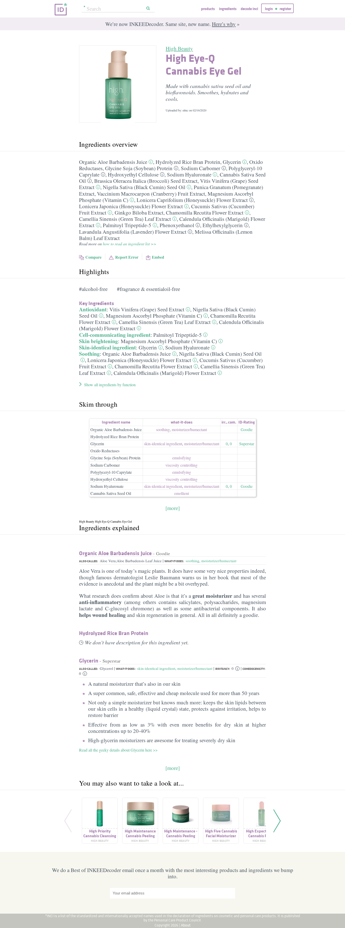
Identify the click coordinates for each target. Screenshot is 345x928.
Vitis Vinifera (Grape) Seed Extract (146, 309)
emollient (181, 493)
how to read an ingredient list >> (129, 243)
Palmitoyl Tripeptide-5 (127, 225)
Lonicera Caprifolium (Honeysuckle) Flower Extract (192, 199)
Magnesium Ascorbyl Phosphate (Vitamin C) (154, 315)
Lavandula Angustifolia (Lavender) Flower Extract (132, 231)
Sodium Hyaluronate (189, 174)
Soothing (89, 353)
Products (208, 8)
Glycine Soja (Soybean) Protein (139, 168)
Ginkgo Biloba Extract (139, 212)
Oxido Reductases (104, 450)
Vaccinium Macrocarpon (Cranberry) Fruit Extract (151, 193)
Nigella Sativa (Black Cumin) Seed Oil (144, 187)
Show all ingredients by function (110, 384)
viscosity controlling (181, 465)
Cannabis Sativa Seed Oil (110, 493)
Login (269, 8)
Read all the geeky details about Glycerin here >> (118, 750)
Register (285, 8)
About (186, 925)
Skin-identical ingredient (107, 347)
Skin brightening (98, 341)
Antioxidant (93, 309)
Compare (93, 257)
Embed (158, 257)
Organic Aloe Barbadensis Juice (113, 161)
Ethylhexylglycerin (223, 225)
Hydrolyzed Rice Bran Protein (188, 161)
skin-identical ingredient (163, 443)
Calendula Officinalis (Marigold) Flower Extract (165, 372)
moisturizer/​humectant (189, 429)
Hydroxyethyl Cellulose (133, 174)
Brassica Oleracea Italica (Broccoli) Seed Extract (146, 180)
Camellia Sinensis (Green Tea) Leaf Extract (125, 218)
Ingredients (227, 8)
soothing (163, 429)
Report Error (126, 257)
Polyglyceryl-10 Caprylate (111, 472)
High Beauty (179, 48)
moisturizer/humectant (218, 560)
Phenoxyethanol (177, 225)
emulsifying (181, 457)
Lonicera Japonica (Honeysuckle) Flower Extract (131, 206)
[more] (172, 508)
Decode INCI (249, 8)
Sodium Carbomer (200, 168)
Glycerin (232, 161)
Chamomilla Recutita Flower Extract (204, 212)
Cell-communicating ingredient (115, 335)
